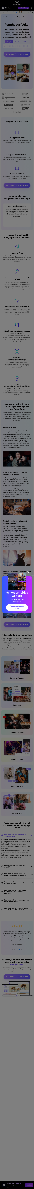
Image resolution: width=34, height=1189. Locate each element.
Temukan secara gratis (17, 607)
